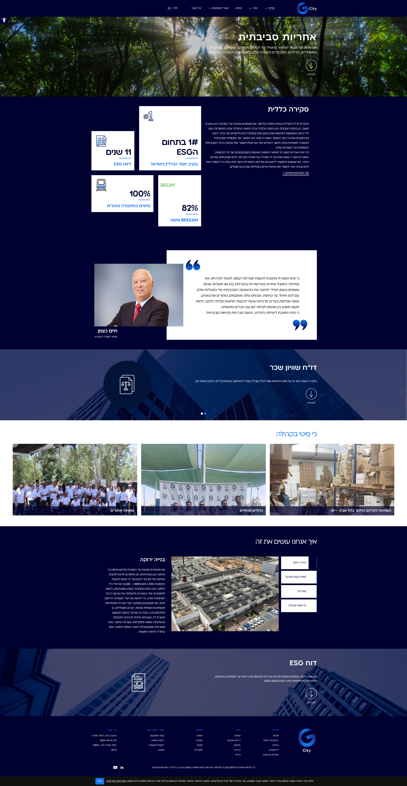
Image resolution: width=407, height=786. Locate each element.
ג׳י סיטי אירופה (234, 741)
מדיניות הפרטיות (213, 768)
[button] (4, 20)
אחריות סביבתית (271, 755)
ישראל (237, 736)
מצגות (161, 750)
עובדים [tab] (302, 591)
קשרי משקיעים (220, 8)
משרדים (198, 750)
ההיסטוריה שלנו (271, 741)
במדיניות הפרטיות (116, 781)
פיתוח (199, 736)
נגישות (188, 768)
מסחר (199, 745)
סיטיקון (237, 745)
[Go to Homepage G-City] (299, 740)
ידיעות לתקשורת (156, 745)
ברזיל (238, 755)
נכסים (239, 8)
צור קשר (196, 8)
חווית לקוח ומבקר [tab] (295, 577)
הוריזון (237, 750)
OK (100, 781)
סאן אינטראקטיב (160, 768)
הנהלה (275, 745)
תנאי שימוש (198, 768)
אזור (255, 8)
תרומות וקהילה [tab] (297, 605)
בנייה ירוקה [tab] (299, 562)
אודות (271, 8)
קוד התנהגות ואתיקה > (296, 173)
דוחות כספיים (157, 741)
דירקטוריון (274, 750)
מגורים (199, 741)
